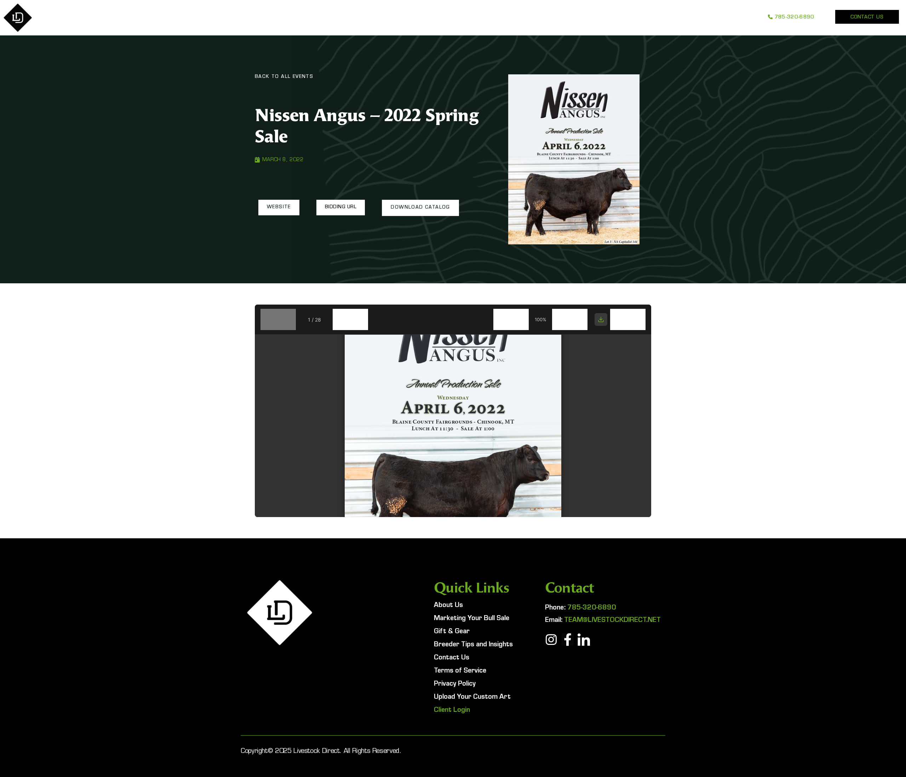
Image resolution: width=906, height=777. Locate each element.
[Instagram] (551, 639)
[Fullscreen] (628, 319)
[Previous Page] (278, 319)
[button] (278, 207)
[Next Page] (350, 319)
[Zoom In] (569, 319)
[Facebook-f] (567, 639)
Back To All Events (284, 77)
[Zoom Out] (511, 319)
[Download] (601, 319)
